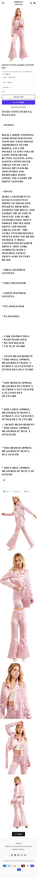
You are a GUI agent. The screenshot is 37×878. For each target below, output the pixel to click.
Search (18, 843)
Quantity (6, 87)
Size (4, 82)
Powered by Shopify (27, 861)
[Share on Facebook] (4, 480)
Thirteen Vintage (18, 3)
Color (5, 77)
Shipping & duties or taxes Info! (18, 846)
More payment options (18, 107)
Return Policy (18, 849)
